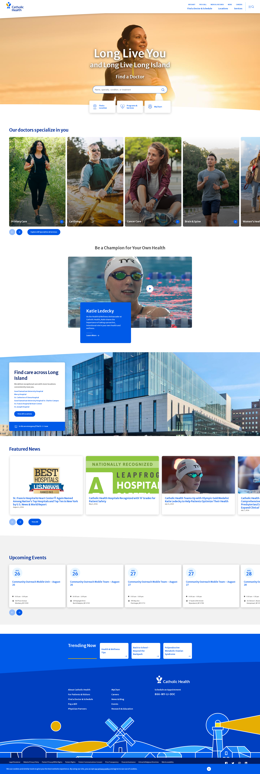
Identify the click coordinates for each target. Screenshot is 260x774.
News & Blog (117, 699)
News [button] (230, 4)
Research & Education (122, 709)
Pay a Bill (72, 704)
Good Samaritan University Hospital (28, 391)
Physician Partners (77, 709)
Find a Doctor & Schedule (80, 699)
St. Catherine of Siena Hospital (26, 397)
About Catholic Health (79, 689)
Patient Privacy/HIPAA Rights (52, 762)
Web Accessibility (168, 762)
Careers (115, 694)
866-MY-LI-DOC (165, 694)
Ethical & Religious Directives (149, 762)
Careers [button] (239, 4)
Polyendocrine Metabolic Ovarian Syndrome (174, 650)
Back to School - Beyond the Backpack (141, 650)
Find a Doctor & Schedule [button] (199, 8)
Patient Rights (70, 762)
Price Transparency (112, 762)
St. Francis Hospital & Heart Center (28, 404)
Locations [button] (223, 8)
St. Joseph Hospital (21, 407)
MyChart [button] (191, 4)
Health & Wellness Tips (110, 651)
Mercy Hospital (20, 394)
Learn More (91, 335)
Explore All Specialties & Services (44, 232)
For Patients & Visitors (79, 694)
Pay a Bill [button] (203, 4)
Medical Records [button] (217, 4)
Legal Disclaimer (14, 762)
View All (35, 522)
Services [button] (238, 8)
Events (114, 704)
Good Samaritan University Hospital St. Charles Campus (36, 401)
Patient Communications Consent (90, 762)
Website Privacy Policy (31, 762)
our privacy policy (102, 769)
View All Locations (24, 414)
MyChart (115, 689)
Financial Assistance (128, 762)
